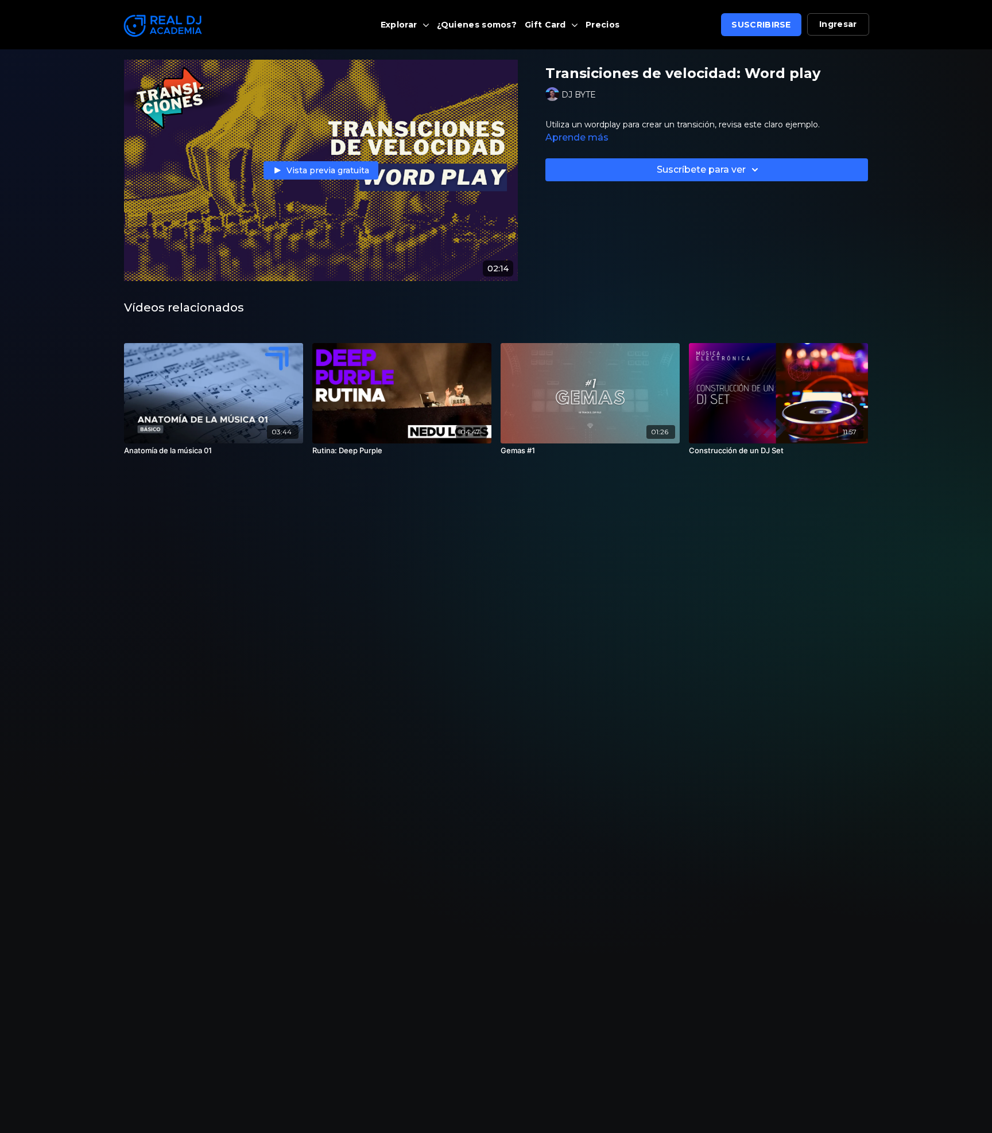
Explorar (400, 25)
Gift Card (546, 25)
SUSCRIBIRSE (760, 25)
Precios (602, 25)
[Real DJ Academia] (211, 25)
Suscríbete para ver (701, 169)
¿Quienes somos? (477, 25)
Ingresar (838, 24)
